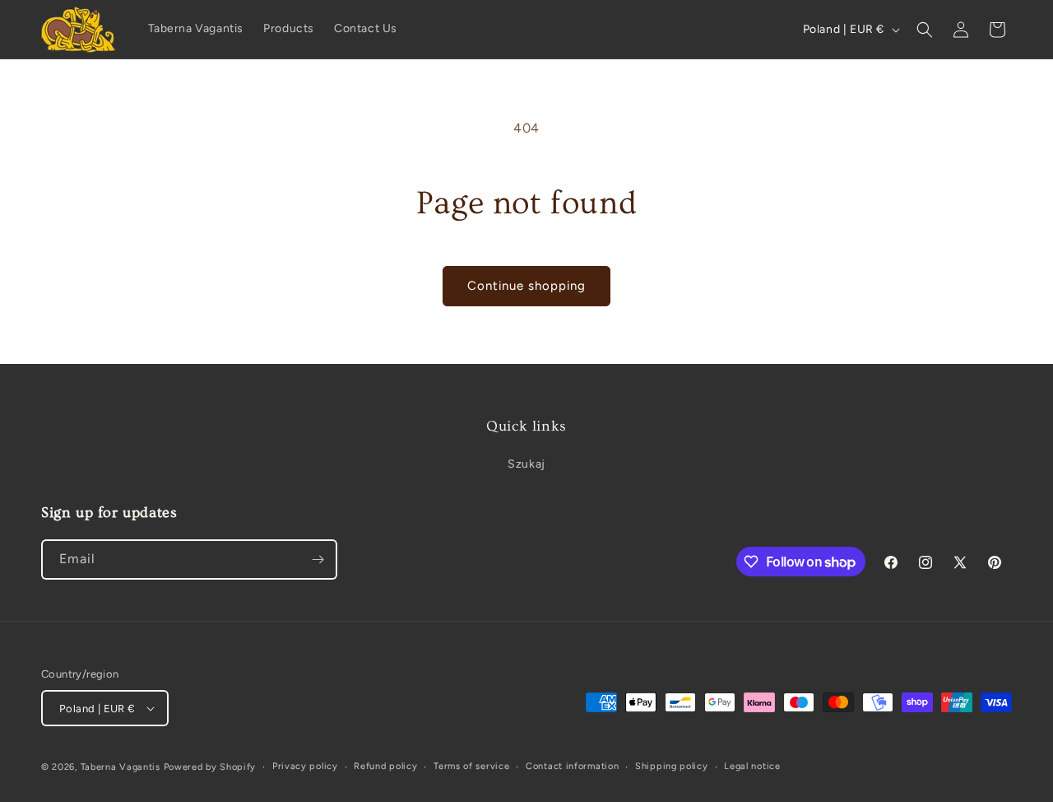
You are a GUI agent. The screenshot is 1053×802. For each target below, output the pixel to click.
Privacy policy (305, 766)
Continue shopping (526, 285)
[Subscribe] (317, 559)
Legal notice (752, 766)
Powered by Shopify (210, 767)
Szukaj (526, 464)
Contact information (572, 766)
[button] (925, 30)
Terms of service (471, 766)
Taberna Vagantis (120, 767)
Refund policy (385, 766)
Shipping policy (671, 766)
